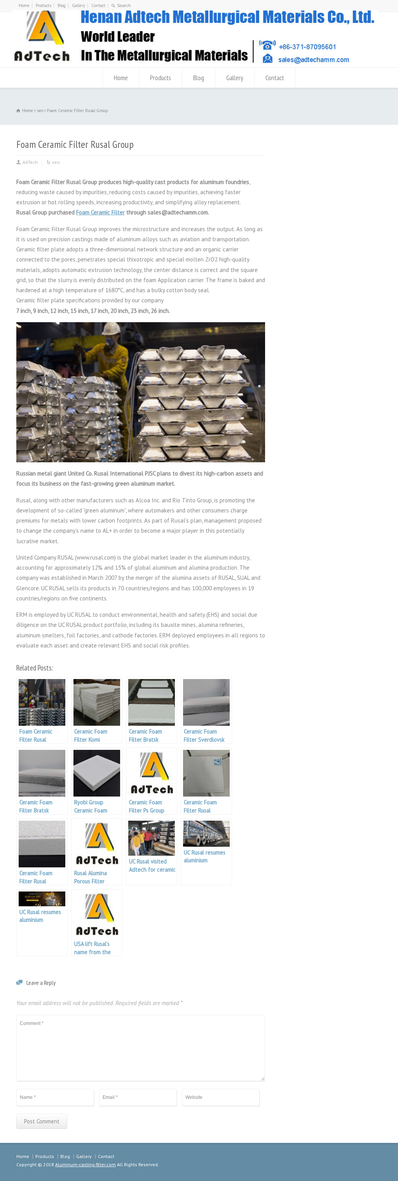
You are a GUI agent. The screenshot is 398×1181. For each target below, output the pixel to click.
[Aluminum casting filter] (195, 64)
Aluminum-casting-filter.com (85, 1164)
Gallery (78, 5)
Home (24, 5)
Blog (62, 5)
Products (43, 5)
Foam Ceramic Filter (100, 212)
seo (56, 162)
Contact (98, 5)
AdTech (30, 162)
